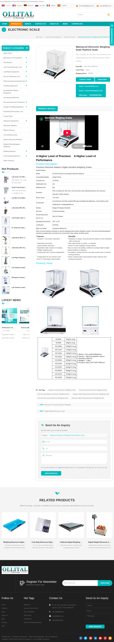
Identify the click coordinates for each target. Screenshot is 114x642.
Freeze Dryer (8, 116)
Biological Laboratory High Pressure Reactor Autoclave (19, 277)
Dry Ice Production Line (11, 76)
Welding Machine (9, 151)
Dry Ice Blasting (29, 612)
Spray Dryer (7, 53)
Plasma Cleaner (9, 130)
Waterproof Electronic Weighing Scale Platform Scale (67, 435)
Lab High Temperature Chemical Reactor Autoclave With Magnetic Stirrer (19, 257)
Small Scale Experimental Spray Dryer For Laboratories (19, 187)
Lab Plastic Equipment (11, 72)
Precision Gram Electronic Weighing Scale (93, 390)
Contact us (40, 24)
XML (3, 626)
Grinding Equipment (10, 86)
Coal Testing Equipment (53, 37)
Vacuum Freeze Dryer (31, 608)
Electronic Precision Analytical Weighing (58, 405)
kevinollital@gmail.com (86, 6)
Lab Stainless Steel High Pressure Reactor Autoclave (19, 287)
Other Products (8, 160)
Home (4, 24)
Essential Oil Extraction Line (13, 111)
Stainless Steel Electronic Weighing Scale (61, 390)
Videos (28, 24)
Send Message (51, 473)
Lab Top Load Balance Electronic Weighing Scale (53, 394)
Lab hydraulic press (10, 135)
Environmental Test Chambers (14, 102)
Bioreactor (27, 604)
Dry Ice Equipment (51, 636)
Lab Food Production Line (12, 67)
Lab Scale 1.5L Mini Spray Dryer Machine (19, 177)
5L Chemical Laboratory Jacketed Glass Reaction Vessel (19, 228)
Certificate (77, 24)
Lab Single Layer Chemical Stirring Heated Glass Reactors (19, 218)
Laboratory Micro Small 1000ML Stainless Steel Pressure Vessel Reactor (19, 238)
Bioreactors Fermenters (20, 636)
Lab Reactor (7, 62)
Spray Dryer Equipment (36, 636)
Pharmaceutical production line (14, 81)
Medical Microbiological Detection (11, 145)
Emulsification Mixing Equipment (10, 92)
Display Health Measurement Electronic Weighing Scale (91, 394)
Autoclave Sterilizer (10, 125)
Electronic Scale (69, 37)
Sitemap (4, 622)
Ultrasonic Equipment (10, 121)
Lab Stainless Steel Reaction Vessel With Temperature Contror (19, 267)
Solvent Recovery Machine (12, 139)
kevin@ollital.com (105, 6)
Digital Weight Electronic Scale (55, 411)
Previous (2, 322)
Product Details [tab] (46, 109)
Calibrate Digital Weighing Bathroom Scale (44, 542)
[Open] (112, 34)
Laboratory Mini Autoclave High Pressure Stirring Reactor (19, 248)
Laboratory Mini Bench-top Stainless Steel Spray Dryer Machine (19, 208)
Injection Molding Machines (32, 622)
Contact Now (85, 79)
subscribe (105, 583)
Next (28, 322)
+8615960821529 (95, 95)
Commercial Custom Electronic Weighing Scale (53, 398)
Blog (3, 619)
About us (54, 24)
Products (16, 24)
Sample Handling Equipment (13, 107)
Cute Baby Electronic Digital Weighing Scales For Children (16, 542)
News (65, 24)
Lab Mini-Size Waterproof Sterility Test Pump (19, 198)
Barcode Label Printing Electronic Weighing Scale (88, 398)
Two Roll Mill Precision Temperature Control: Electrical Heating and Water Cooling (15, 327)
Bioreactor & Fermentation (12, 58)
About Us (5, 615)
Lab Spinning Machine (11, 97)
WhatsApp (102, 79)
